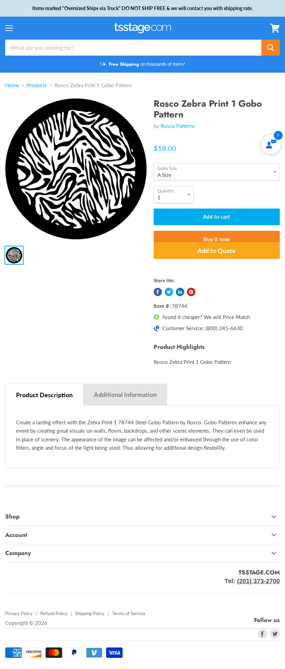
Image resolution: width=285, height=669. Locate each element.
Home (12, 85)
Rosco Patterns (178, 126)
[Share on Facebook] (158, 292)
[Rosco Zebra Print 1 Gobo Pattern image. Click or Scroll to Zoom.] (76, 169)
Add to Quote (216, 250)
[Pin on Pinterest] (191, 292)
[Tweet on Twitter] (169, 292)
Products (37, 85)
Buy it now (216, 239)
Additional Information (125, 394)
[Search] (270, 48)
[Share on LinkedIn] (180, 292)
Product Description (44, 395)
